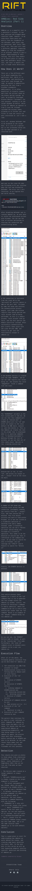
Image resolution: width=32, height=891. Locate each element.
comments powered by (11, 856)
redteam (3, 16)
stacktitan (15, 16)
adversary (13, 14)
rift (8, 16)
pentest (20, 14)
